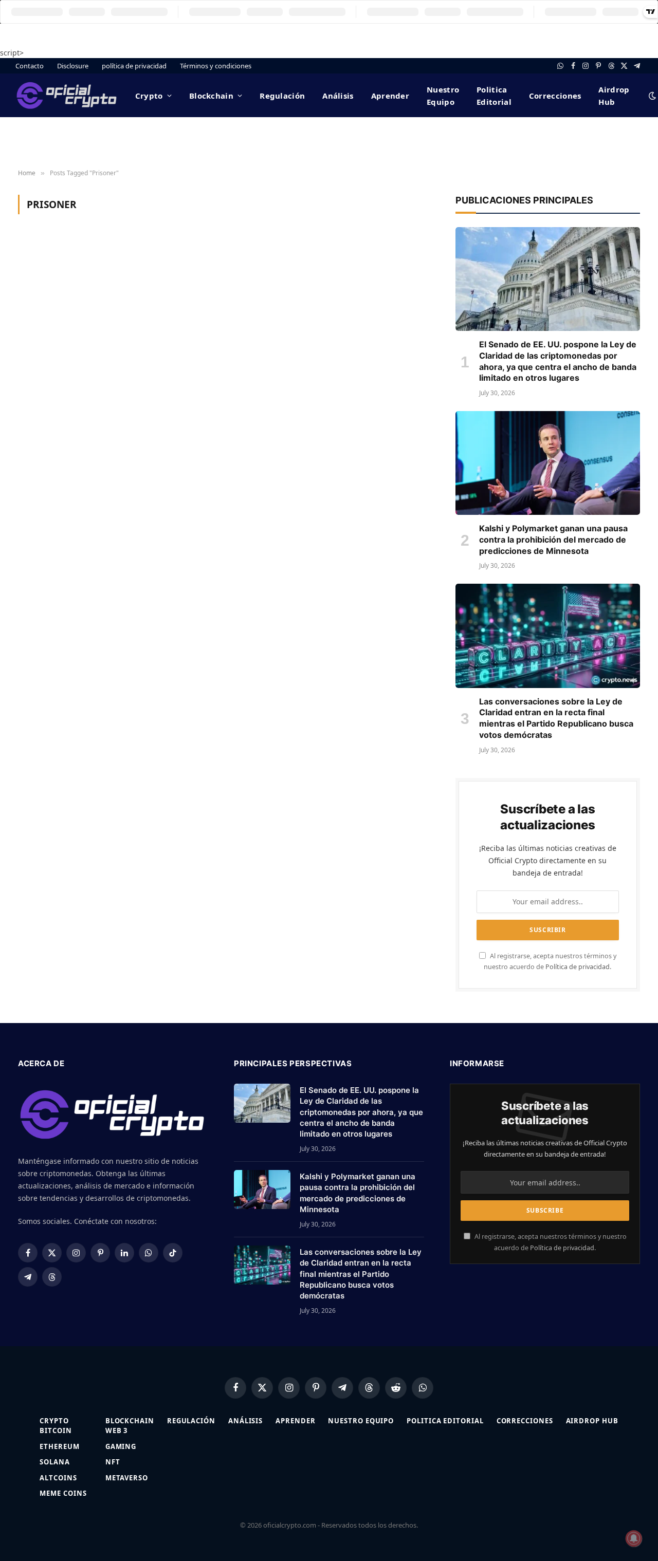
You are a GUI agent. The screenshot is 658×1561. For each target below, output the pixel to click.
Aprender (390, 95)
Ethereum (59, 1446)
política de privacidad (134, 65)
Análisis (337, 95)
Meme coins (63, 1493)
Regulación (282, 95)
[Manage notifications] (634, 1538)
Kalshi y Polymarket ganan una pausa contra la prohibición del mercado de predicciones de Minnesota (553, 539)
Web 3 (116, 1430)
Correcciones (555, 95)
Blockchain (211, 95)
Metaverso (126, 1477)
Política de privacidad (577, 966)
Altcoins (58, 1477)
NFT (112, 1461)
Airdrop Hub (613, 95)
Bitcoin (55, 1430)
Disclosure (72, 65)
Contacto (29, 65)
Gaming (120, 1446)
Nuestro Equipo (443, 95)
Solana (54, 1461)
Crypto (149, 95)
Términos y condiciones (215, 65)
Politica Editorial (494, 95)
